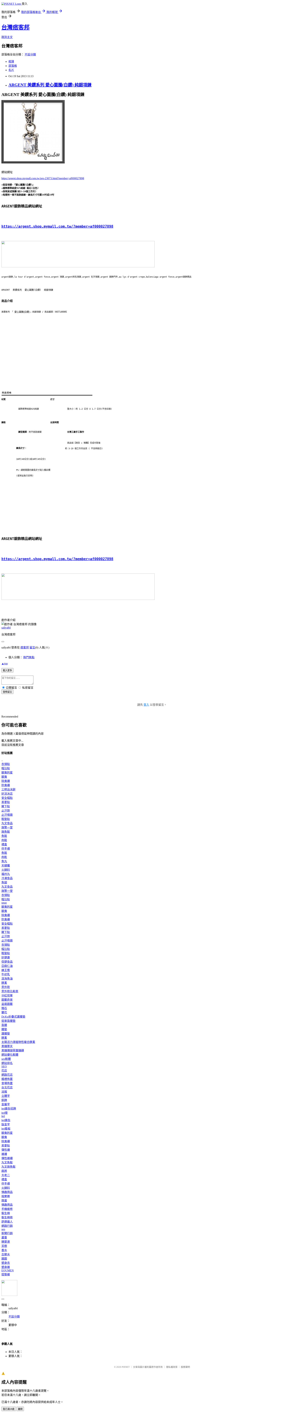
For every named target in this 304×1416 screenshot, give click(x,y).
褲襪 (4, 1154)
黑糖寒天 (7, 1046)
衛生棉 (5, 1213)
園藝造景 (7, 999)
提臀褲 (5, 1274)
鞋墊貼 (5, 819)
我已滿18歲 (8, 1409)
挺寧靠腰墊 (8, 1020)
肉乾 (4, 857)
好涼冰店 (7, 793)
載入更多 (7, 670)
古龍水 (5, 1254)
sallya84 (6, 627)
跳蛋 (4, 1200)
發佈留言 (7, 692)
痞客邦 (24, 647)
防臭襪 (5, 785)
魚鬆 (4, 835)
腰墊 (4, 1029)
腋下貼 (5, 806)
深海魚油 (7, 978)
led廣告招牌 (8, 1108)
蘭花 (4, 1012)
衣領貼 (5, 764)
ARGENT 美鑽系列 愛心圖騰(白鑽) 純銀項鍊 (49, 85)
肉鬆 (4, 840)
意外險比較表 (9, 991)
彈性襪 (5, 1149)
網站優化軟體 (9, 1054)
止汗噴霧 (7, 814)
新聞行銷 (7, 1233)
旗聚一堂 (7, 827)
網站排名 (7, 1063)
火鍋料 (5, 869)
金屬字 (5, 1104)
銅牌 (4, 1100)
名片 (11, 70)
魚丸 (4, 861)
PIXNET (126, 1367)
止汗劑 (5, 810)
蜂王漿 (5, 970)
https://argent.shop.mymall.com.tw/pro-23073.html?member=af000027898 (42, 178)
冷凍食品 (7, 878)
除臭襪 (5, 781)
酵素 (4, 982)
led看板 (5, 1128)
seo (3, 1229)
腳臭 (4, 776)
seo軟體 (6, 1058)
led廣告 (5, 1120)
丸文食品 (7, 823)
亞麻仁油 (7, 965)
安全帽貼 (7, 797)
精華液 (5, 1241)
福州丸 (5, 873)
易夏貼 (5, 802)
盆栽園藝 (7, 1003)
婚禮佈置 (7, 1078)
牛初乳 (5, 974)
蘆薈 (4, 1237)
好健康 (5, 957)
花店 (4, 1070)
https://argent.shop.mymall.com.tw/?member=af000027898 (57, 226)
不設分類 (30, 54)
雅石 (4, 1008)
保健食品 (7, 961)
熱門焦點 (28, 657)
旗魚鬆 (5, 831)
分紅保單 (7, 995)
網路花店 (7, 1074)
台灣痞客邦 (15, 27)
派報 (4, 1091)
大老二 (5, 1175)
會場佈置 (7, 1083)
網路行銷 (7, 1225)
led (3, 1116)
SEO (4, 1066)
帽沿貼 (5, 768)
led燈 (4, 1112)
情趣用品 (7, 1192)
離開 (20, 1409)
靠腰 (4, 1025)
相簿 (11, 61)
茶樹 (4, 1245)
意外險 (5, 987)
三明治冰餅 (8, 789)
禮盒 (4, 844)
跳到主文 (7, 37)
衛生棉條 (7, 1217)
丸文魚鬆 (7, 1162)
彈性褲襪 (7, 1158)
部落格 (12, 65)
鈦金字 (5, 1124)
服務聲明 (185, 1367)
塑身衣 (5, 1262)
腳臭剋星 (7, 772)
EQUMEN (7, 1270)
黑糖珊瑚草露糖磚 (12, 1050)
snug (4, 902)
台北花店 (7, 1087)
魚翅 (4, 882)
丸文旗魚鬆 (8, 1166)
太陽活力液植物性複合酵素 (18, 1042)
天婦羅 (5, 865)
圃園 (4, 1258)
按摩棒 (5, 1196)
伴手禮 (5, 848)
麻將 (4, 1170)
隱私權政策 (172, 1367)
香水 (4, 1250)
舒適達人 (7, 1221)
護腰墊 (5, 1033)
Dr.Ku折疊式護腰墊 (13, 1016)
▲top (4, 663)
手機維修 (7, 1208)
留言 (32, 647)
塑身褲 (5, 1267)
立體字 (5, 1095)
